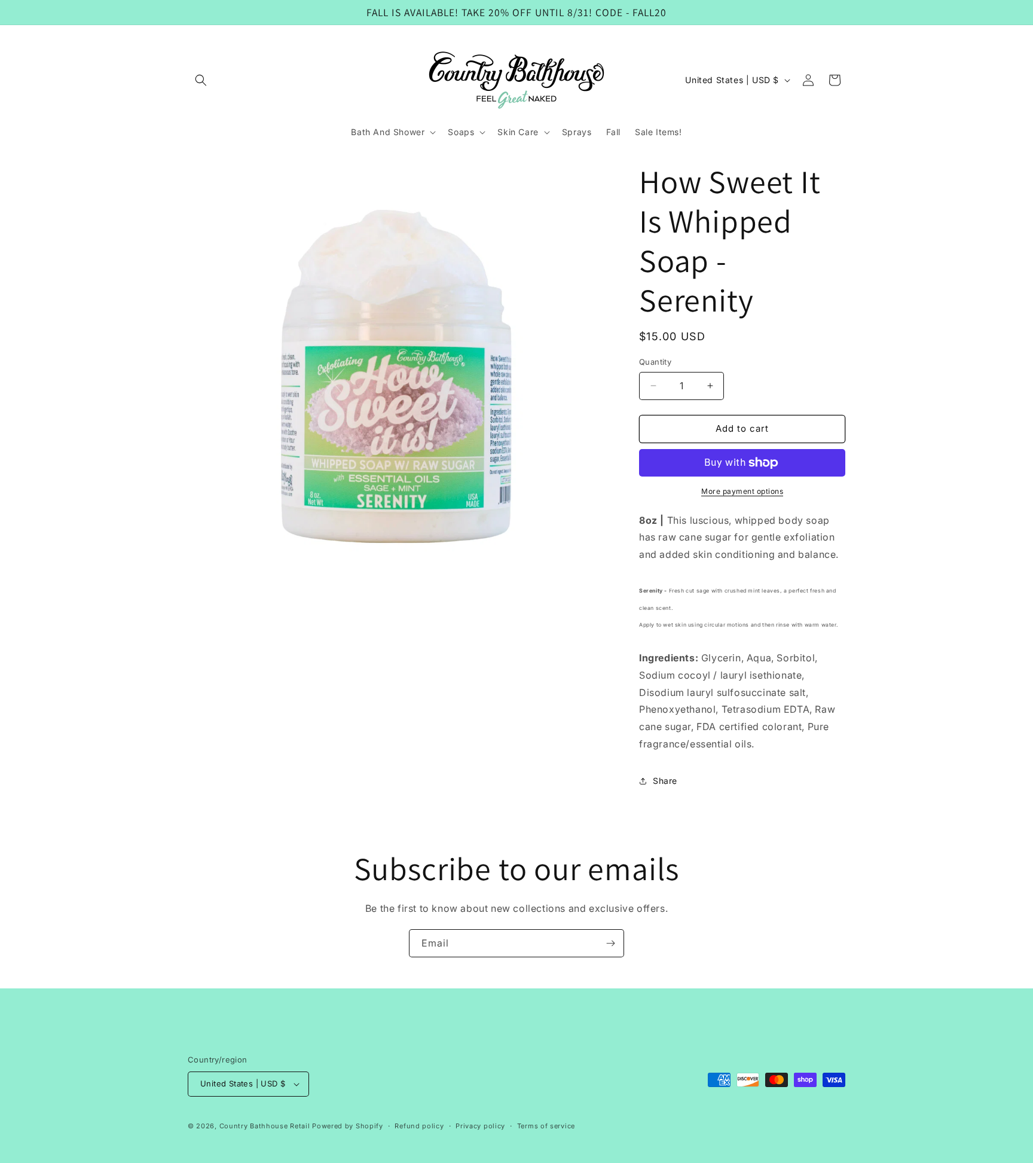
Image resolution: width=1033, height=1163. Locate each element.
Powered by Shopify (347, 1126)
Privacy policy (480, 1126)
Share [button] (665, 781)
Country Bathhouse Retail (264, 1126)
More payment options (742, 491)
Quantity (655, 362)
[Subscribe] (610, 943)
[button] (201, 80)
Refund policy (419, 1126)
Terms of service (546, 1126)
